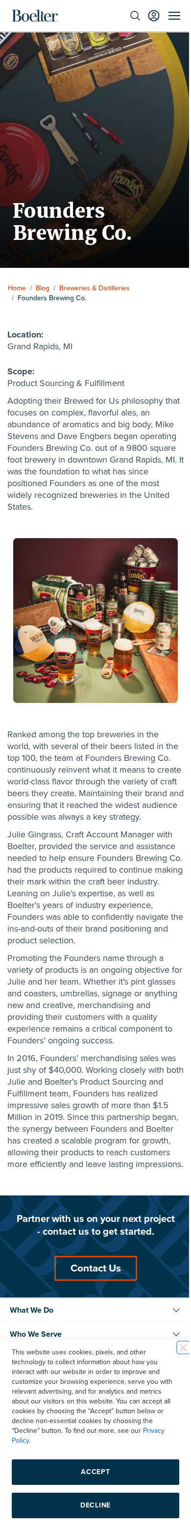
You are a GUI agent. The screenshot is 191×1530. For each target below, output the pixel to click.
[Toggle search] (128, 16)
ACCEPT (91, 1472)
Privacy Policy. (33, 1440)
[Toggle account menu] (146, 16)
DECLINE (92, 1505)
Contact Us (92, 1296)
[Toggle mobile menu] (167, 16)
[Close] (176, 1347)
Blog (42, 288)
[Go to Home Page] (35, 16)
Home (17, 288)
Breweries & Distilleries (94, 288)
